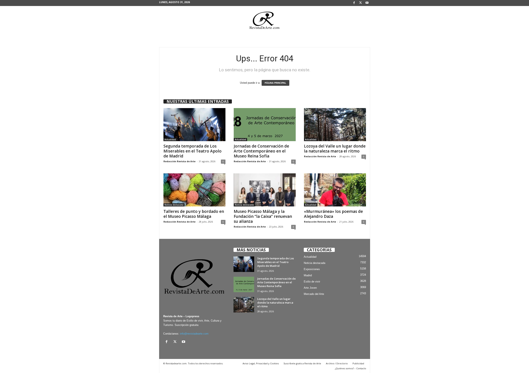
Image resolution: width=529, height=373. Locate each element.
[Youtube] (367, 3)
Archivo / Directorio (337, 363)
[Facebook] (354, 3)
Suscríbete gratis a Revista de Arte (302, 363)
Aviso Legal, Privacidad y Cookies (261, 363)
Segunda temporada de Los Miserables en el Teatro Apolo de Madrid (192, 151)
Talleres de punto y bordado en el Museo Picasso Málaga (193, 214)
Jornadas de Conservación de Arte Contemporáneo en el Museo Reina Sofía (261, 151)
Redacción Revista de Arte (179, 161)
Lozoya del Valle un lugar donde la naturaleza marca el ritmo (335, 148)
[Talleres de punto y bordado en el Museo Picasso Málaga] (194, 189)
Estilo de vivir (312, 281)
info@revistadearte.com (194, 333)
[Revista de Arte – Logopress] (264, 21)
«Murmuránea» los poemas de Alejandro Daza (333, 214)
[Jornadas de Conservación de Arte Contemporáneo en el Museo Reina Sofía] (265, 124)
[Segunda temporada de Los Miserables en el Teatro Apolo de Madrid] (194, 124)
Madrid (308, 275)
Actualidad (170, 139)
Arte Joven (310, 287)
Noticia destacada (173, 204)
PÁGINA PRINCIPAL (275, 83)
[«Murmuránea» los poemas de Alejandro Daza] (335, 189)
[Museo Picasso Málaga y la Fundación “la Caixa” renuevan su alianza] (265, 189)
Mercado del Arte (314, 294)
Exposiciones (312, 269)
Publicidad (358, 363)
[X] (360, 3)
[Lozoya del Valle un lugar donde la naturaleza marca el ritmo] (335, 124)
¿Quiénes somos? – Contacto (350, 368)
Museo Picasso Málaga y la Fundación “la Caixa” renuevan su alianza (263, 216)
